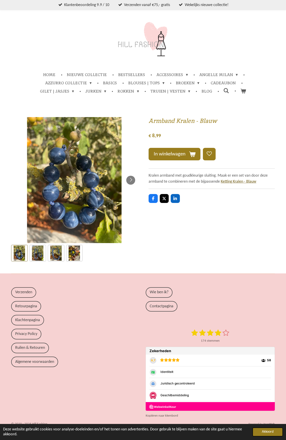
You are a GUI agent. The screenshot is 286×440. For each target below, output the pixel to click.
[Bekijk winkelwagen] (243, 91)
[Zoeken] (226, 90)
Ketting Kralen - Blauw (238, 182)
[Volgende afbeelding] (130, 180)
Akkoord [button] (267, 432)
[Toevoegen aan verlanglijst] (209, 154)
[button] (19, 253)
